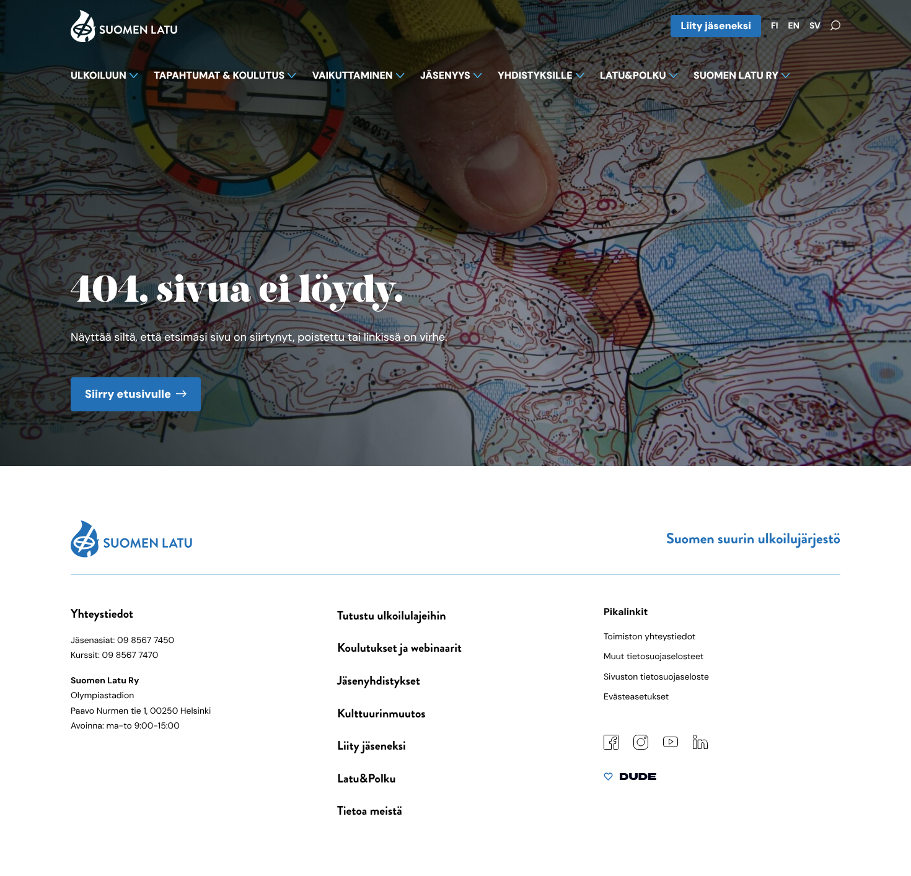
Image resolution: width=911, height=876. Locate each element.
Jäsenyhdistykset (378, 681)
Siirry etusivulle (128, 394)
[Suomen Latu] (124, 38)
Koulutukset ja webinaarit (399, 648)
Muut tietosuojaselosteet (653, 656)
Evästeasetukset (636, 697)
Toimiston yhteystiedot (649, 636)
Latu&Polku (366, 778)
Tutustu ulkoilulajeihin (391, 615)
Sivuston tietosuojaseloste (656, 677)
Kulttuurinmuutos (381, 713)
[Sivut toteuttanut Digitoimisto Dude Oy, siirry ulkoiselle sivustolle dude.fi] (630, 779)
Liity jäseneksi (715, 25)
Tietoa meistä (369, 811)
